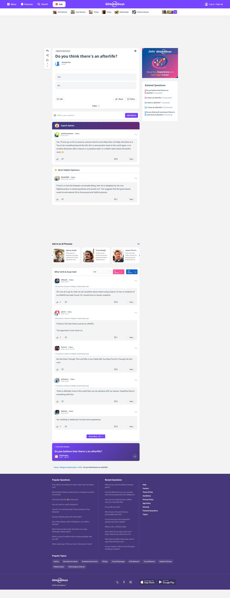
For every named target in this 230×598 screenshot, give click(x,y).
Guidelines (147, 496)
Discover (28, 4)
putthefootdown (67, 134)
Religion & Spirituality (63, 51)
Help (144, 485)
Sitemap (146, 507)
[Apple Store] (149, 582)
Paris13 (64, 347)
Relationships (124, 12)
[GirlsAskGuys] (60, 582)
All (139, 244)
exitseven (64, 379)
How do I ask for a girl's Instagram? (65, 504)
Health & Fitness (165, 561)
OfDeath (64, 280)
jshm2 (63, 312)
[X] (117, 582)
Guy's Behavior (81, 12)
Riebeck (64, 411)
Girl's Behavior (62, 12)
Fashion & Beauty (143, 12)
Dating (109, 12)
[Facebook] (124, 582)
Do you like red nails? (112, 507)
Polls (80, 467)
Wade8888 (65, 177)
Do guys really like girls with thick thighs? (67, 517)
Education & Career (70, 561)
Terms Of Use (148, 492)
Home (56, 467)
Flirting (96, 12)
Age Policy (147, 503)
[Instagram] (130, 582)
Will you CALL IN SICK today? (115, 527)
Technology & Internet (76, 567)
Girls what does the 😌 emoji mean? (65, 499)
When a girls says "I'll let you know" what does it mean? (72, 544)
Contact (146, 488)
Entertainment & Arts (90, 561)
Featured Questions (150, 511)
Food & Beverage (118, 561)
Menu (13, 4)
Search (44, 4)
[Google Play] (167, 582)
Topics (145, 514)
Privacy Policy (148, 499)
